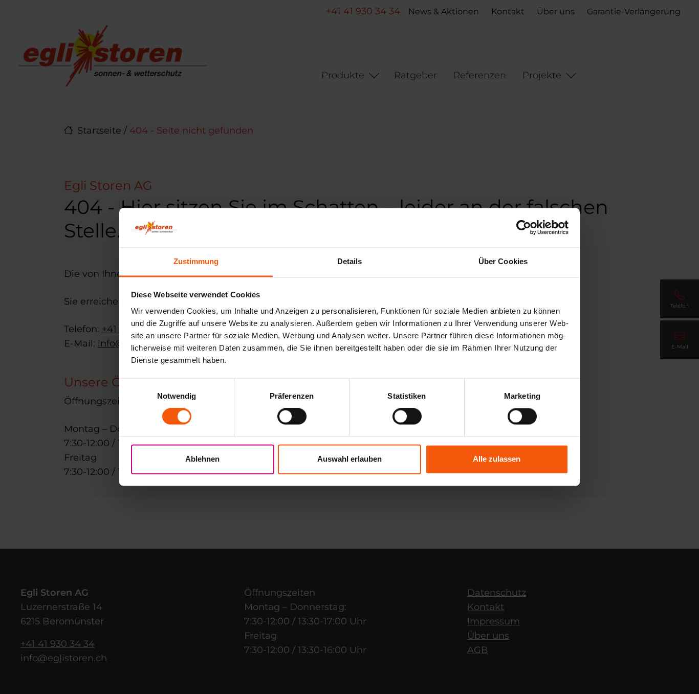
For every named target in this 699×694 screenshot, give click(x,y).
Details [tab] (349, 261)
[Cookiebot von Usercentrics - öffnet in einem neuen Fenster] (524, 227)
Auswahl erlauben (349, 458)
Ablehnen (202, 458)
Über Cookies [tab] (503, 261)
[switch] (292, 416)
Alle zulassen (496, 458)
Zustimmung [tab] (196, 261)
